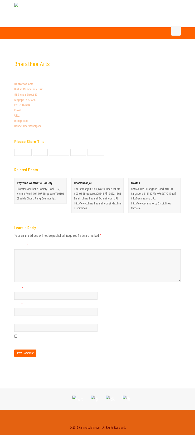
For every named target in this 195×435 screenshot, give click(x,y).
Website (19, 320)
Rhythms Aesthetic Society (34, 183)
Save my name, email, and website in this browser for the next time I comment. (61, 342)
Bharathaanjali (83, 183)
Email (18, 304)
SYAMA (135, 183)
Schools (71, 73)
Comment (21, 246)
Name (18, 288)
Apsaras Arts (26, 378)
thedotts (53, 73)
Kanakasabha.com (89, 427)
